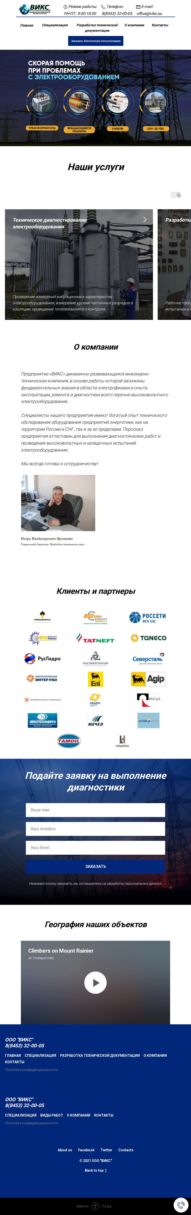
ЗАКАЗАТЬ (95, 1097)
